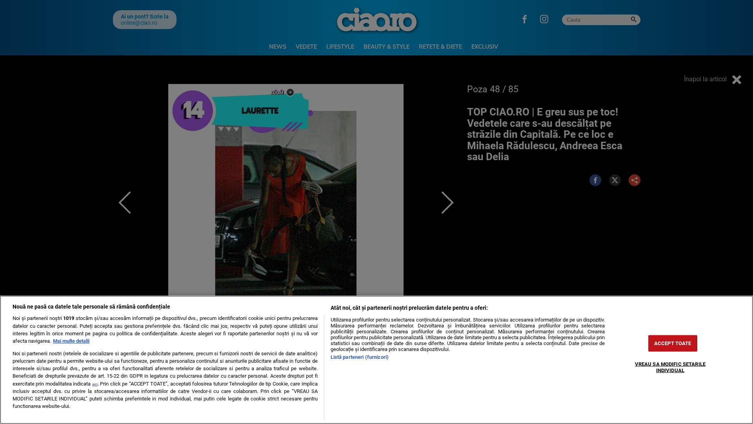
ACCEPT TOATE (672, 343)
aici (95, 384)
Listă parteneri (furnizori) (360, 357)
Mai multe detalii (71, 341)
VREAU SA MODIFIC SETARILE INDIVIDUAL (670, 367)
